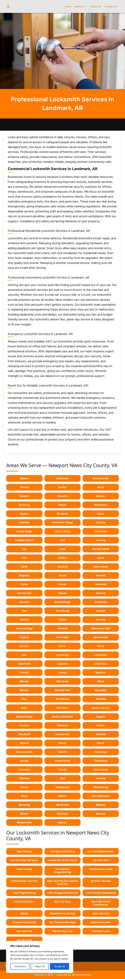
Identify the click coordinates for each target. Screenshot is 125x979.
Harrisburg (62, 610)
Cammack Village (62, 522)
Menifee (101, 699)
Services (79, 6)
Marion (24, 690)
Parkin (101, 725)
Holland (62, 628)
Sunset (24, 760)
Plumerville (62, 734)
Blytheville (100, 505)
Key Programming (24, 892)
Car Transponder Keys (62, 922)
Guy (24, 610)
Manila (24, 681)
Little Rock (100, 663)
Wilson (24, 813)
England (24, 575)
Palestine (62, 725)
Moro (24, 707)
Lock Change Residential (101, 892)
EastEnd (62, 566)
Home (67, 6)
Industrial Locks (101, 922)
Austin (62, 487)
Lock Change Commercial (62, 892)
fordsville (100, 584)
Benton (100, 496)
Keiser (100, 646)
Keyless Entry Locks (24, 922)
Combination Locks (100, 869)
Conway (101, 540)
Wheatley (24, 805)
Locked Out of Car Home (62, 860)
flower (62, 584)
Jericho (24, 646)
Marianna (62, 681)
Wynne (62, 822)
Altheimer (62, 478)
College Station (24, 540)
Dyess (100, 557)
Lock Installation (24, 901)
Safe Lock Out (100, 913)
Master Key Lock (62, 931)
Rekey (24, 913)
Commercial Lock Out (24, 881)
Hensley (100, 619)
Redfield (101, 734)
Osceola (24, 725)
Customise (20, 966)
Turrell (62, 769)
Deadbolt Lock (100, 931)
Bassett (24, 496)
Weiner (62, 796)
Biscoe (62, 505)
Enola (62, 575)
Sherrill (62, 752)
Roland (24, 743)
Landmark (100, 655)
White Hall (62, 805)
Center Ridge (24, 531)
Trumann (24, 769)
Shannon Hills (24, 752)
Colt (62, 540)
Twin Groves (100, 769)
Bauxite (62, 496)
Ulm (62, 778)
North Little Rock (62, 716)
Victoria (100, 778)
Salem (100, 743)
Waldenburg (100, 787)
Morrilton (62, 707)
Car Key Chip (24, 940)
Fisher (24, 584)
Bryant (24, 513)
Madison (100, 672)
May (24, 699)
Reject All (40, 966)
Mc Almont (62, 699)
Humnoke (62, 637)
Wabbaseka (62, 787)
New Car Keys (62, 901)
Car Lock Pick (24, 931)
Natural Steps (24, 716)
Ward (24, 796)
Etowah (100, 575)
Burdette (62, 513)
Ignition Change (101, 881)
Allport (24, 478)
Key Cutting (24, 851)
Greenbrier (100, 602)
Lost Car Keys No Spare (24, 860)
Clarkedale (100, 531)
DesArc (62, 557)
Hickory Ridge (24, 628)
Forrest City (24, 593)
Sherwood (101, 752)
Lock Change (24, 869)
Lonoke (24, 672)
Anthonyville (101, 478)
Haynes (24, 619)
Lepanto (62, 663)
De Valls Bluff (101, 549)
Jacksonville (100, 637)
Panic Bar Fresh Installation (100, 903)
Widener (101, 805)
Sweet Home (62, 760)
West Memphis (101, 796)
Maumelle (101, 690)
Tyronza (24, 778)
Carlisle (100, 522)
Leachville (24, 663)
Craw (62, 549)
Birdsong (24, 505)
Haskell (100, 610)
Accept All (59, 966)
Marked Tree (62, 690)
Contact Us (111, 6)
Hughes (24, 637)
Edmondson (100, 566)
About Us (96, 6)
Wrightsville (24, 822)
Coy (24, 549)
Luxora (62, 672)
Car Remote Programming (62, 870)
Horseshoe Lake (100, 628)
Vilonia (24, 787)
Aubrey (24, 487)
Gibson (62, 593)
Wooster (101, 813)
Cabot (100, 513)
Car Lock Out (101, 860)
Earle (24, 566)
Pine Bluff (24, 734)
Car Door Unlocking (62, 851)
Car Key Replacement (101, 851)
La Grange (62, 655)
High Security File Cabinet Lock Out (62, 882)
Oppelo (100, 716)
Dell (24, 557)
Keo (24, 655)
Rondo (62, 743)
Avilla (100, 487)
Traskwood (100, 760)
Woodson (62, 813)
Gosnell (24, 602)
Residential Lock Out (62, 913)
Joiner (62, 646)
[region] (39, 957)
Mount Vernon (101, 707)
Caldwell (24, 522)
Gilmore (101, 593)
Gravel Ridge (62, 602)
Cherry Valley (62, 531)
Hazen (62, 619)
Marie (100, 681)
